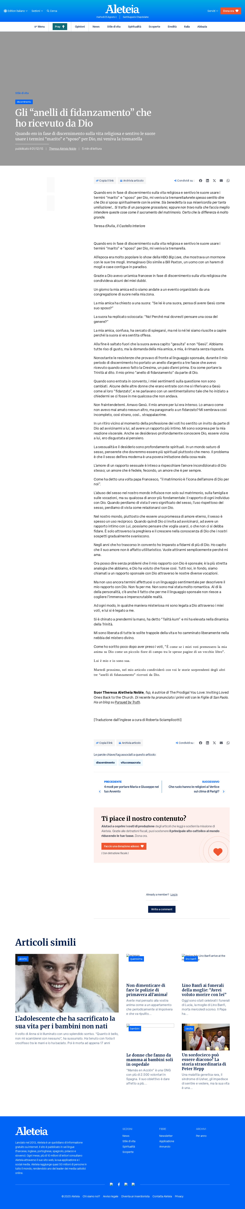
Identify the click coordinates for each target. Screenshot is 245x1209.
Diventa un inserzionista (135, 1196)
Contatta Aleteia (162, 1196)
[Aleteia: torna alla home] (122, 9)
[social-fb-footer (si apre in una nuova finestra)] (119, 1184)
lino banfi (191, 959)
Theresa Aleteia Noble (62, 149)
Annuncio (164, 1146)
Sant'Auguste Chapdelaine (136, 17)
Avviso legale (110, 1196)
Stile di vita (113, 26)
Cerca (53, 11)
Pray (57, 26)
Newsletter (166, 1136)
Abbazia (202, 26)
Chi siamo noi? (91, 1196)
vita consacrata (130, 762)
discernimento (105, 762)
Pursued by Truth (127, 702)
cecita (189, 1028)
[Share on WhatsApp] (228, 180)
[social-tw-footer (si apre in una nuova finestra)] (126, 1184)
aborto (23, 959)
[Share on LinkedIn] (207, 180)
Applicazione (166, 1141)
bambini (135, 1028)
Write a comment (161, 909)
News (96, 26)
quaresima (136, 959)
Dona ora (228, 11)
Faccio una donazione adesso (121, 846)
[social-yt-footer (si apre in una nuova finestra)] (111, 1184)
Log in (174, 894)
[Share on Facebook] (200, 180)
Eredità (172, 26)
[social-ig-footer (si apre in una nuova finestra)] (133, 1184)
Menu (41, 26)
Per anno (201, 1136)
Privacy (179, 1196)
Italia (187, 26)
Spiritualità (134, 26)
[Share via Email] (221, 180)
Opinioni (80, 26)
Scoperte (154, 26)
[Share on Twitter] (214, 180)
